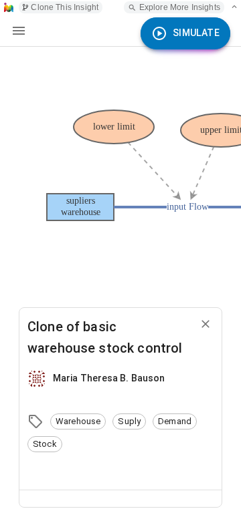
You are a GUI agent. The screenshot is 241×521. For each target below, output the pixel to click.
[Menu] (18, 30)
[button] (78, 421)
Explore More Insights (179, 7)
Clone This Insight (64, 7)
